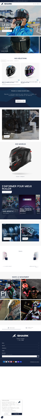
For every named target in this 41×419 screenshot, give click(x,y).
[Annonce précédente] (9, 1)
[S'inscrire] (38, 356)
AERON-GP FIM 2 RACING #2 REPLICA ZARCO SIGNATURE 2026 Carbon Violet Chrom (29, 82)
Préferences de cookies (34, 361)
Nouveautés (3, 60)
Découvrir (20, 251)
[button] (34, 4)
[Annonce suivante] (32, 1)
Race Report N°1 (8, 211)
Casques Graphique (10, 60)
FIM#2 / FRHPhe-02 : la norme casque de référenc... (27, 210)
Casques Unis (16, 60)
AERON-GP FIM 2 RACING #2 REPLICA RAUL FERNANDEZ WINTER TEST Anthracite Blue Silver (10, 82)
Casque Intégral (4, 51)
